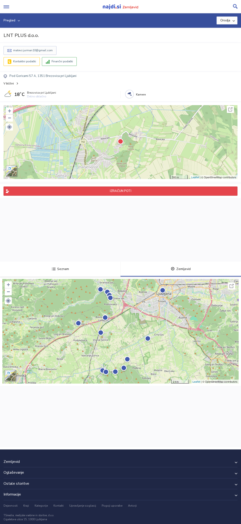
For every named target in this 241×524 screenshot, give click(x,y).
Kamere (141, 94)
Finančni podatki (62, 61)
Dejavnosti (11, 506)
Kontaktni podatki (24, 61)
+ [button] (9, 111)
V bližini (9, 83)
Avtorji (132, 506)
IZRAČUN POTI (120, 191)
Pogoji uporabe (112, 506)
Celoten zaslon (230, 109)
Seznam (63, 269)
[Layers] (11, 171)
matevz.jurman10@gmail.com (33, 50)
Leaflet (195, 177)
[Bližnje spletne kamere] (129, 94)
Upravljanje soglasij (82, 506)
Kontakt (58, 506)
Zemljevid (183, 269)
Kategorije (41, 506)
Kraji (26, 506)
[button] (9, 127)
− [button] (9, 118)
